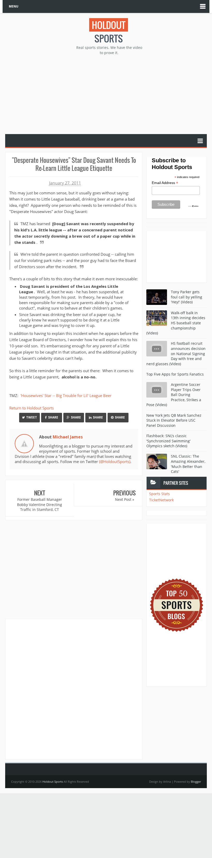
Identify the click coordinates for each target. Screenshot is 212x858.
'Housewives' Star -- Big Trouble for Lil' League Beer (65, 395)
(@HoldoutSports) (114, 461)
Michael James (68, 437)
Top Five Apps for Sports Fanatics (175, 374)
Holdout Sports (52, 781)
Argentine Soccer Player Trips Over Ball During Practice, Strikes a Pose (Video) (173, 394)
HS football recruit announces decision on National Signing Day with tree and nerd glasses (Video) (176, 353)
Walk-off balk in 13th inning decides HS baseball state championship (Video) (175, 322)
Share (53, 417)
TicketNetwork (161, 499)
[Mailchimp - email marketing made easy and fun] (193, 206)
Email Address (165, 182)
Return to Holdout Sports (31, 407)
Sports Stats (159, 493)
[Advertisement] (108, 94)
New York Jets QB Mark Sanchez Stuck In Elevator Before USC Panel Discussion (173, 420)
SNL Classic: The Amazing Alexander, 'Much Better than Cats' (188, 464)
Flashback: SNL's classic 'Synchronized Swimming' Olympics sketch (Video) (168, 440)
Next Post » (124, 499)
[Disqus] (74, 689)
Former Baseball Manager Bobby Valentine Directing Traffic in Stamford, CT (39, 504)
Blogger (196, 781)
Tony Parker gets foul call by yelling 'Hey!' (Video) (186, 296)
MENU (13, 6)
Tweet (31, 417)
